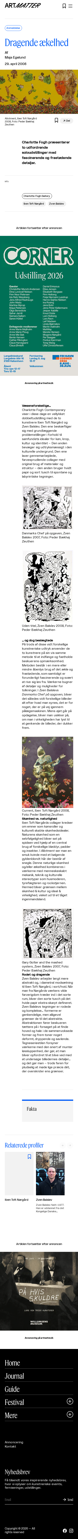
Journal (14, 1376)
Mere (11, 1415)
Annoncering (14, 1442)
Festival (14, 1402)
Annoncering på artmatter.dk (39, 383)
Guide (12, 1389)
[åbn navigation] (70, 6)
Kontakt (10, 1446)
